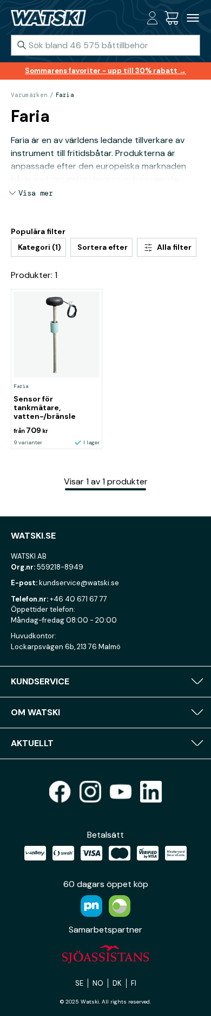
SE (79, 983)
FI (133, 983)
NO (98, 983)
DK (117, 983)
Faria (65, 95)
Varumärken (29, 95)
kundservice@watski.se (79, 582)
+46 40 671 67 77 (78, 599)
